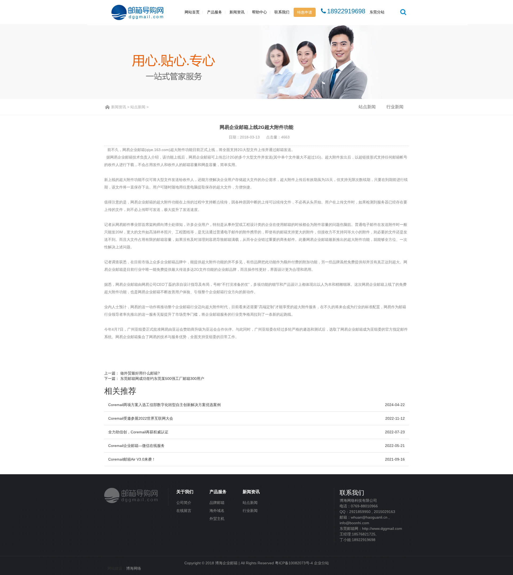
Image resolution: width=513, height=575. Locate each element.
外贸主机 (216, 518)
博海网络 (133, 568)
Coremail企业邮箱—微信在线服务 (136, 445)
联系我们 (281, 12)
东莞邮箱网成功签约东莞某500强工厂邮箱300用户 (162, 378)
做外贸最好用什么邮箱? (140, 373)
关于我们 (184, 491)
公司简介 (183, 502)
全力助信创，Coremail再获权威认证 (138, 432)
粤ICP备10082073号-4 (294, 563)
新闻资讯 (237, 12)
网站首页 (192, 12)
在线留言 (183, 510)
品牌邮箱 (216, 502)
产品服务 (214, 12)
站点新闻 (137, 107)
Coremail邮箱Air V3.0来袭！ (132, 459)
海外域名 (216, 510)
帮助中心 (259, 12)
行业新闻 (394, 107)
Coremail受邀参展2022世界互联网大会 (140, 418)
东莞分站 (377, 12)
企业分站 (321, 563)
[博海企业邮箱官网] (131, 494)
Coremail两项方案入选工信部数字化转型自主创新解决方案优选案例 (164, 405)
